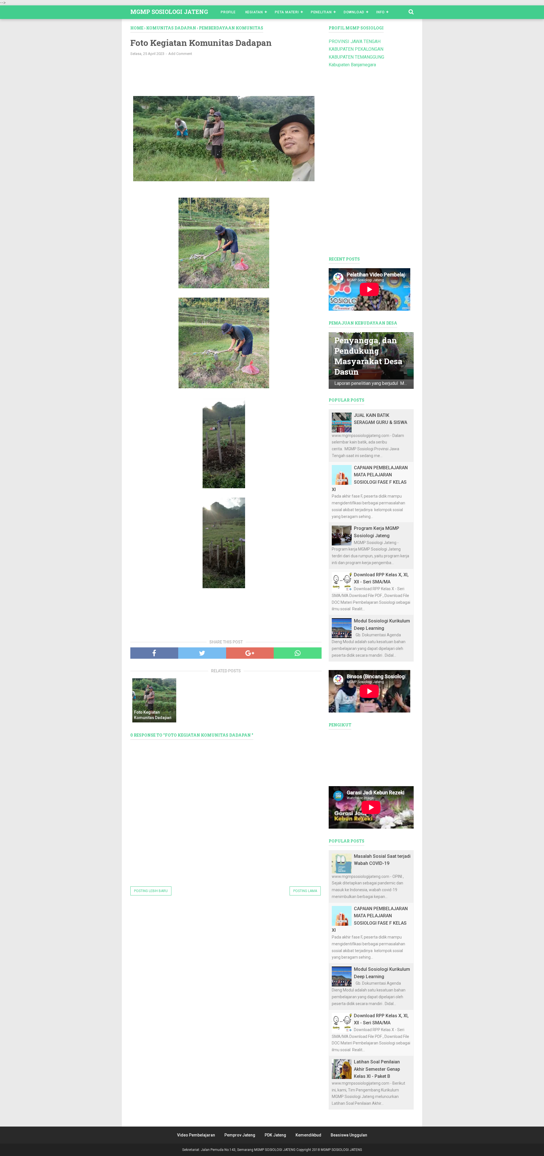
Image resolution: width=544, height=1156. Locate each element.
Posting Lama (305, 891)
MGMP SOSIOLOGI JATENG (169, 11)
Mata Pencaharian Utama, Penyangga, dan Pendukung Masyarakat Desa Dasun (370, 345)
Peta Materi (287, 12)
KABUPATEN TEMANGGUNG (356, 57)
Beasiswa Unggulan (349, 1135)
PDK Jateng (275, 1135)
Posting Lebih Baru (151, 891)
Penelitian (321, 12)
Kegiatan (254, 12)
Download (354, 12)
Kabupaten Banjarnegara (352, 64)
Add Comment (180, 54)
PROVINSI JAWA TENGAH (355, 41)
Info (380, 12)
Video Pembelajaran (196, 1135)
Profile (228, 12)
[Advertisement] (223, 74)
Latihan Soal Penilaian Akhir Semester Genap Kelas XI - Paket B (377, 1069)
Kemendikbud (308, 1135)
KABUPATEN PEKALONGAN (356, 49)
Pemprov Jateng (239, 1135)
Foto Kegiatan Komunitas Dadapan (152, 715)
